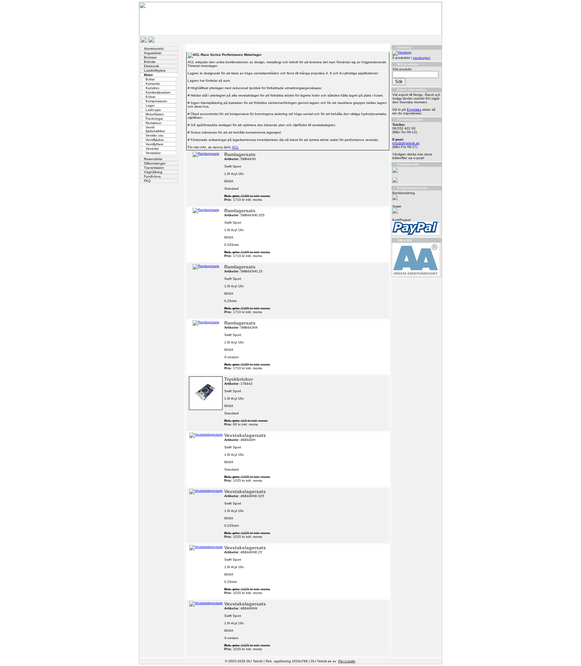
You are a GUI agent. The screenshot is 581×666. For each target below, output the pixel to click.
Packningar (154, 118)
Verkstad (287, 40)
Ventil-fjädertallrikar (155, 129)
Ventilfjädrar (155, 140)
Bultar (150, 79)
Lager (150, 105)
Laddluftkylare (155, 70)
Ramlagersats (240, 154)
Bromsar (150, 57)
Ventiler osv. (155, 135)
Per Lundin (346, 661)
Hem (159, 40)
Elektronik (151, 66)
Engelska (414, 109)
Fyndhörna (152, 176)
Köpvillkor (202, 40)
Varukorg (305, 40)
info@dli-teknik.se (406, 143)
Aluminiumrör (154, 48)
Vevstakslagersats (245, 435)
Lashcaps (153, 110)
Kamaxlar (153, 83)
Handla (271, 40)
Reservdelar (153, 159)
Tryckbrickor (238, 379)
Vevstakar (153, 153)
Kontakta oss (225, 40)
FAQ (147, 181)
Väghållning (153, 172)
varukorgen (421, 58)
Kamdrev (152, 88)
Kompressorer (156, 101)
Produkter (174, 40)
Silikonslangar (154, 163)
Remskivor (153, 123)
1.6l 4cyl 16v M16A (244, 48)
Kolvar (150, 97)
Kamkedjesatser (158, 92)
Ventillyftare (154, 144)
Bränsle (150, 62)
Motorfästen (155, 114)
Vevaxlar (152, 148)
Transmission (154, 168)
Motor (148, 75)
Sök (188, 40)
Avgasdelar (152, 53)
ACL (235, 147)
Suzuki (220, 48)
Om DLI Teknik (251, 40)
